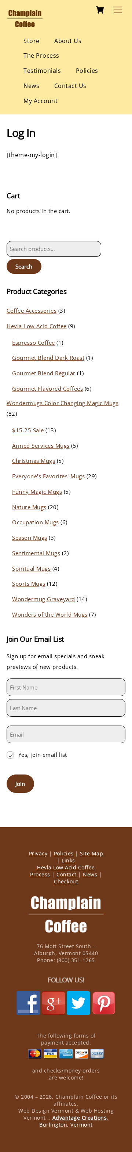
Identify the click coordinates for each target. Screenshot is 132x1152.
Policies (87, 71)
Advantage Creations (79, 1117)
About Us (67, 41)
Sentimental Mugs (36, 553)
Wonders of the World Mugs (50, 614)
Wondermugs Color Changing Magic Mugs (62, 403)
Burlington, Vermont (66, 1124)
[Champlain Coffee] (25, 26)
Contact (66, 874)
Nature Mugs (29, 507)
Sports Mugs (28, 583)
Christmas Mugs (33, 460)
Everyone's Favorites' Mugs (48, 476)
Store (31, 41)
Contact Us (70, 86)
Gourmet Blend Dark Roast (48, 357)
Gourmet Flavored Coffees (47, 388)
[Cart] (99, 10)
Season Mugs (29, 537)
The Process (41, 56)
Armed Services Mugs (41, 445)
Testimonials (42, 71)
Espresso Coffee (33, 342)
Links (68, 860)
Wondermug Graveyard (43, 599)
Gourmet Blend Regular (44, 373)
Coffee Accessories (31, 310)
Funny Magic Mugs (37, 491)
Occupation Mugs (35, 522)
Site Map (91, 853)
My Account (40, 101)
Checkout (66, 881)
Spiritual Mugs (31, 568)
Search (23, 266)
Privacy (38, 853)
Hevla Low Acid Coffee (37, 326)
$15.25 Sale (28, 430)
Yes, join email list (42, 754)
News (31, 86)
